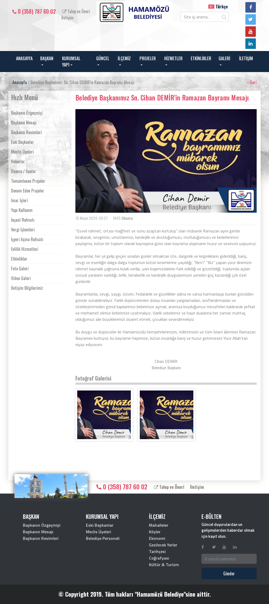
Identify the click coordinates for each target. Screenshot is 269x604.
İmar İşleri (19, 200)
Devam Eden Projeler (27, 190)
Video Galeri (21, 278)
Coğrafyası (159, 558)
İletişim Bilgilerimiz (27, 288)
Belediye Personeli (103, 538)
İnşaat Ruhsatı (22, 220)
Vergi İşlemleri (23, 229)
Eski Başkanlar (22, 142)
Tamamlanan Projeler (28, 181)
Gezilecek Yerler (163, 545)
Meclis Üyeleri (22, 152)
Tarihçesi (157, 551)
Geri (253, 82)
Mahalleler (158, 525)
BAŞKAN (46, 58)
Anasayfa (19, 82)
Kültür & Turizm (164, 564)
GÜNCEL (102, 58)
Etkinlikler (19, 259)
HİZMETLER (173, 58)
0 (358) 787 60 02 (36, 11)
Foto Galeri (20, 268)
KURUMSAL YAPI (71, 61)
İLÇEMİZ (124, 58)
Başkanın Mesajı (24, 122)
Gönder (229, 573)
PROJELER (147, 58)
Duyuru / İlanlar (23, 171)
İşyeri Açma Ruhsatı (27, 239)
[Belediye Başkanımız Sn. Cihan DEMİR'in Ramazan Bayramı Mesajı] (104, 415)
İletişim (67, 17)
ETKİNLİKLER (201, 58)
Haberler (18, 161)
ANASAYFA (24, 58)
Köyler (155, 532)
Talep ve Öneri (78, 11)
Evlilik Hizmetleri (24, 249)
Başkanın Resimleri (26, 132)
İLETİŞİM (246, 58)
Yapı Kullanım (22, 210)
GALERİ (224, 58)
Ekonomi (157, 538)
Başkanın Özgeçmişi (27, 113)
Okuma (127, 218)
